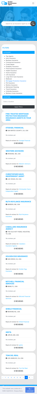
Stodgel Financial (15, 128)
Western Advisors (15, 151)
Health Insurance (11, 70)
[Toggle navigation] (33, 3)
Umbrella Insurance (12, 91)
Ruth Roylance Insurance (18, 202)
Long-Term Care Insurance (14, 77)
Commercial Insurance (13, 62)
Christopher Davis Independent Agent (15, 175)
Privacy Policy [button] (18, 391)
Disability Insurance (12, 66)
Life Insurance (10, 75)
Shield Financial (14, 309)
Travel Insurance (11, 89)
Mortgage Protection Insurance (16, 81)
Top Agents (9, 56)
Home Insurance (11, 73)
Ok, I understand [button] (30, 390)
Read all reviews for (18, 140)
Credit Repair (10, 64)
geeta (8, 332)
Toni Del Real (12, 355)
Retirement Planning (12, 87)
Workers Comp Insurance (14, 93)
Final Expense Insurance (13, 68)
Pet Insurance (10, 83)
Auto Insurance (11, 58)
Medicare (9, 79)
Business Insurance (12, 60)
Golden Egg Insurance (17, 256)
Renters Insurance (11, 85)
